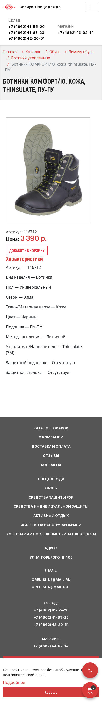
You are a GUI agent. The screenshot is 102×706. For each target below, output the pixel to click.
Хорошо (51, 692)
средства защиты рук (51, 497)
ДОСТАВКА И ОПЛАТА (51, 446)
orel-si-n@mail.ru (50, 587)
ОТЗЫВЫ (51, 456)
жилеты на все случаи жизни (51, 525)
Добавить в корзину (26, 250)
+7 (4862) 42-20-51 (26, 38)
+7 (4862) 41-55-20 (26, 26)
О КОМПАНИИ (51, 437)
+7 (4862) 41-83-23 (26, 32)
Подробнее (14, 682)
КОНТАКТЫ (51, 465)
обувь (51, 488)
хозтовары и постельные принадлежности (51, 534)
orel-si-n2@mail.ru (51, 580)
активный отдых (51, 516)
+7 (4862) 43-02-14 (76, 32)
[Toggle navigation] (92, 7)
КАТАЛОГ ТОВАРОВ (51, 428)
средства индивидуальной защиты (51, 506)
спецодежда (51, 479)
